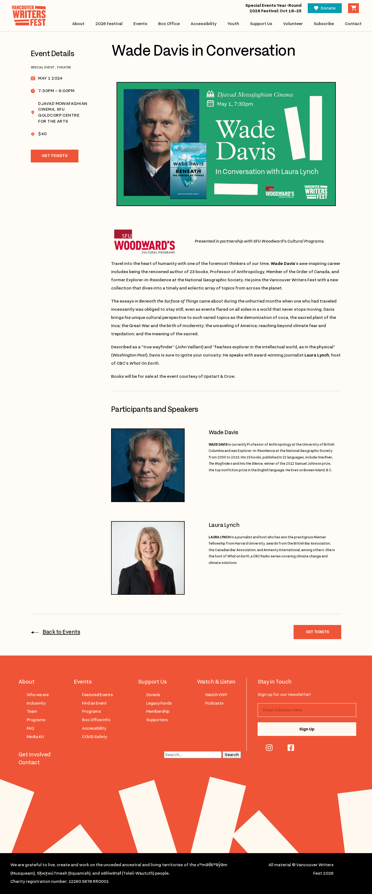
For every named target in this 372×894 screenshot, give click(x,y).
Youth (233, 23)
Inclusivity (36, 703)
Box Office (169, 23)
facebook (291, 747)
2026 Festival (109, 23)
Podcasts (214, 703)
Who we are (38, 694)
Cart (353, 8)
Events (140, 23)
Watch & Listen (216, 681)
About (78, 23)
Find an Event (94, 703)
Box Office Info (96, 720)
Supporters (157, 720)
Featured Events (97, 694)
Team (32, 711)
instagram (269, 747)
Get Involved (35, 754)
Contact (353, 23)
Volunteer (293, 23)
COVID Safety (94, 736)
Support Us (261, 23)
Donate (328, 8)
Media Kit (35, 736)
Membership (157, 711)
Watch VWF (216, 694)
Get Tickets (54, 155)
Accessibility (204, 23)
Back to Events (61, 631)
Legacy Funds (159, 703)
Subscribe (324, 23)
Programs (36, 720)
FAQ (30, 728)
